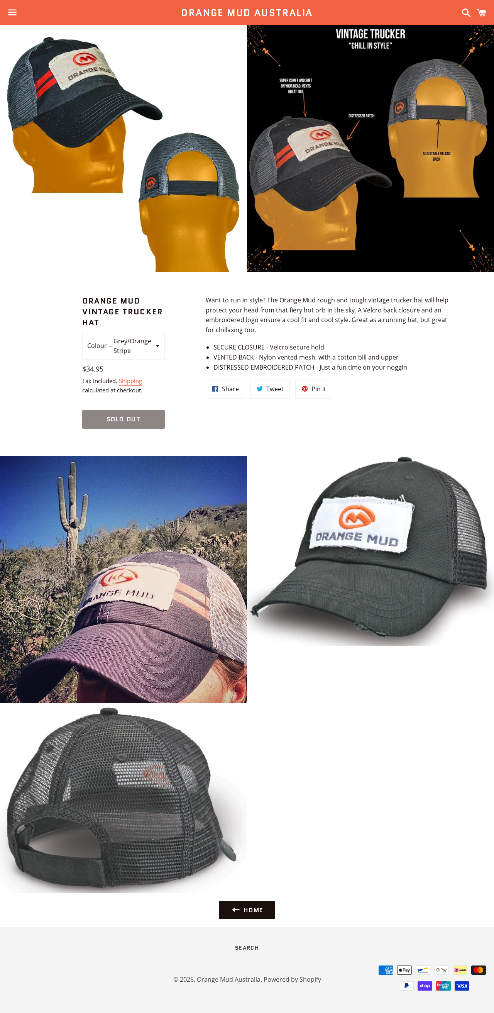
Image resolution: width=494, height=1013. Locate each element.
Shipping (130, 381)
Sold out (124, 419)
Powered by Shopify (292, 979)
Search (247, 948)
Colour (97, 345)
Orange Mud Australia (247, 12)
